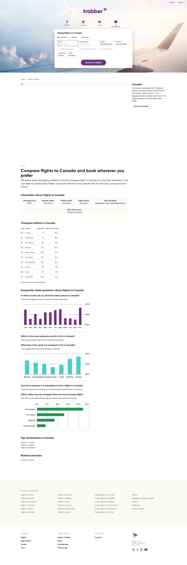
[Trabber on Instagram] (133, 551)
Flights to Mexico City (66, 509)
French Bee (29, 238)
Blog (60, 541)
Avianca (28, 267)
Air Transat (29, 257)
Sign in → (182, 2)
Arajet (27, 272)
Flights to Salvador (65, 495)
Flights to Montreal (28, 448)
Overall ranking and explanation (33, 282)
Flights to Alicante (28, 505)
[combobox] (67, 43)
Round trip (63, 37)
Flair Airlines (48, 203)
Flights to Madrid (27, 498)
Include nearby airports (67, 49)
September (136, 505)
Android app (63, 544)
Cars (23, 548)
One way (74, 37)
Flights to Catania (27, 512)
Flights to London (64, 505)
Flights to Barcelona (28, 502)
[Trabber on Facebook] (137, 551)
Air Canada (29, 277)
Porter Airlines (30, 252)
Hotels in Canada (27, 460)
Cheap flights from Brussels (105, 509)
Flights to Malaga (64, 498)
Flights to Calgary (27, 445)
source (23, 166)
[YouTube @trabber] (145, 551)
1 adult (60, 55)
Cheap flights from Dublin (104, 495)
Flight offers (26, 541)
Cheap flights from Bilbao (104, 502)
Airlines (134, 495)
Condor (28, 233)
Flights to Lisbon (64, 512)
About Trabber (64, 537)
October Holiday (138, 509)
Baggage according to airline (143, 498)
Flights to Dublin (27, 495)
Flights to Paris (63, 502)
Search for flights (93, 62)
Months (135, 502)
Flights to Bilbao (27, 509)
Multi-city (85, 37)
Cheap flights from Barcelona (106, 505)
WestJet (28, 247)
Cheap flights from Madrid (105, 498)
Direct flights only (107, 49)
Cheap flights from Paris (104, 512)
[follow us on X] (141, 551)
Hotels (23, 544)
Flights (24, 537)
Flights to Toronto (28, 442)
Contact (98, 537)
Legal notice (136, 545)
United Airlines (30, 262)
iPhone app (62, 548)
